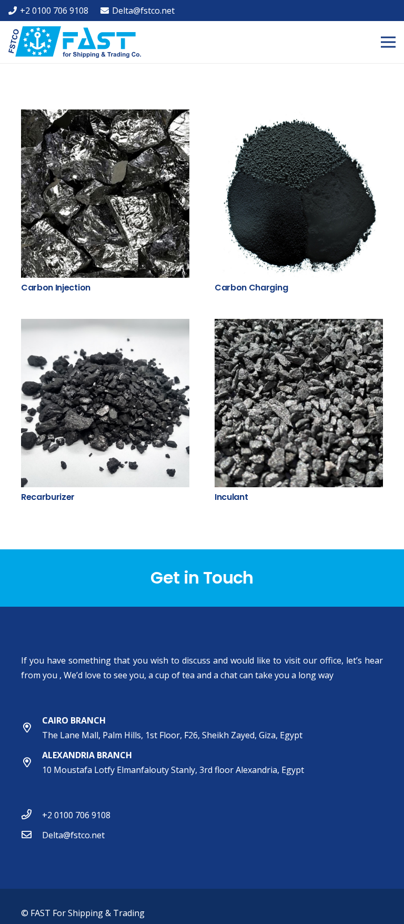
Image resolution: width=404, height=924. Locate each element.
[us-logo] (74, 42)
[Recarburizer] (105, 326)
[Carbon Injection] (105, 117)
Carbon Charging (251, 288)
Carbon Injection (55, 288)
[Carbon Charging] (299, 117)
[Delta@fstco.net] (31, 835)
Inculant (231, 497)
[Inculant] (299, 326)
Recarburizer (48, 497)
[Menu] (388, 42)
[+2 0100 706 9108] (31, 815)
